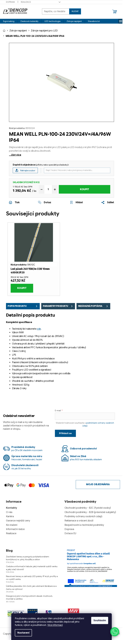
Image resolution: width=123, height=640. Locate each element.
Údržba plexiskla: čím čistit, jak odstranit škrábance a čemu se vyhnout (31, 587)
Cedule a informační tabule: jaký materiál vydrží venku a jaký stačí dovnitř (31, 568)
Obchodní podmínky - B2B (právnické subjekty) (90, 512)
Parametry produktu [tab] (55, 306)
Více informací (55, 625)
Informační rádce (15, 529)
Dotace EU (70, 533)
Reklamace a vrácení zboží (78, 520)
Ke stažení (11, 525)
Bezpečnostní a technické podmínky (84, 525)
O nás (9, 512)
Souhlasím (99, 620)
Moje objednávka (98, 484)
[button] (114, 631)
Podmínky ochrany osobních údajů (83, 516)
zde (39, 328)
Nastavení (23, 632)
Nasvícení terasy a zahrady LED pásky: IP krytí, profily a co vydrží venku (32, 577)
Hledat (75, 11)
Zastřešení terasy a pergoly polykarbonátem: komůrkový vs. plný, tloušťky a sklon (27, 558)
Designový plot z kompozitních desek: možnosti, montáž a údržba (29, 597)
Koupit (84, 189)
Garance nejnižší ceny (18, 520)
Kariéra (10, 516)
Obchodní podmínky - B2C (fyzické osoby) (87, 507)
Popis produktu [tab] (17, 306)
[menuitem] (8, 21)
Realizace (26, 2)
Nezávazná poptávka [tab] (90, 306)
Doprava (10, 2)
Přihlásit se (65, 433)
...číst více (15, 154)
